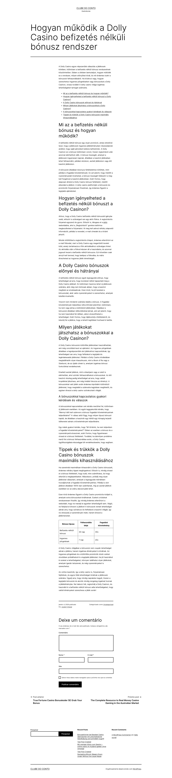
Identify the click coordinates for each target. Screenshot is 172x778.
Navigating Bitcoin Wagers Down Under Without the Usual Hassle (89, 755)
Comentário (63, 633)
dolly (105, 222)
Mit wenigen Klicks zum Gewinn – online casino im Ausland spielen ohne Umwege (91, 747)
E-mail (91, 655)
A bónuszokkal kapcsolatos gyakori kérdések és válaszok (87, 112)
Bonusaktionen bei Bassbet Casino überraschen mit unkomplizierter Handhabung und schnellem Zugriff (90, 737)
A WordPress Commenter (121, 735)
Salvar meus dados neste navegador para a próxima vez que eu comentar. (87, 677)
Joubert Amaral (66, 607)
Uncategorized (108, 604)
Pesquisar (34, 730)
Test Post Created (84, 742)
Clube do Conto (86, 8)
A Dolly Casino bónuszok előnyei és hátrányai (82, 102)
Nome (61, 655)
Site (60, 666)
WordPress (137, 769)
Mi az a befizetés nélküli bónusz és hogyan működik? (85, 93)
